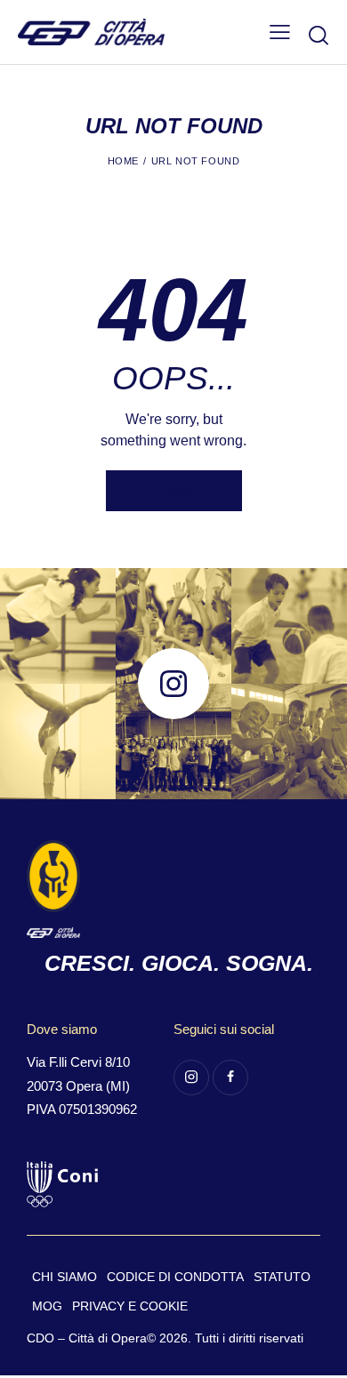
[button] (280, 32)
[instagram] (191, 1077)
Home (123, 161)
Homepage (173, 491)
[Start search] (318, 34)
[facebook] (230, 1077)
